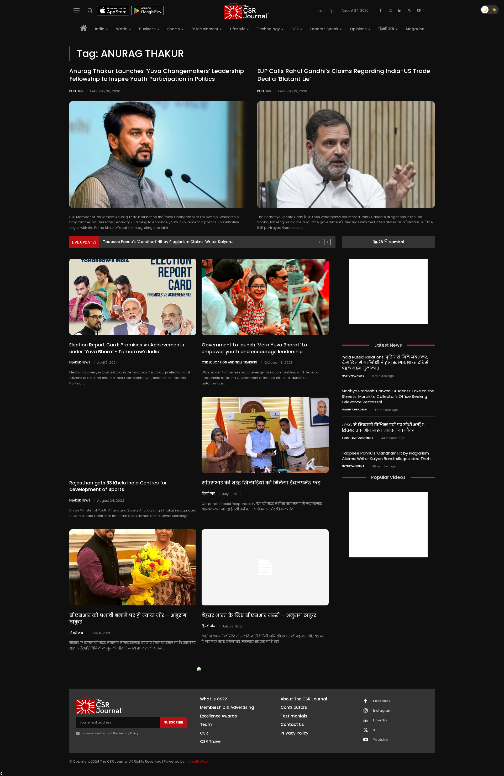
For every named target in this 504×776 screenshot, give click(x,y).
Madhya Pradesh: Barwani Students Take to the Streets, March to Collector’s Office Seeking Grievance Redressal (388, 396)
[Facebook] (381, 10)
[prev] (319, 242)
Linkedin (380, 720)
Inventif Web (197, 761)
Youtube (380, 739)
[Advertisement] (388, 291)
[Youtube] (418, 10)
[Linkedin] (399, 10)
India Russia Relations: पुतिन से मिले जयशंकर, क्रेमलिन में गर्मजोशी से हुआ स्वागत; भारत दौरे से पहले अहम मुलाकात (385, 362)
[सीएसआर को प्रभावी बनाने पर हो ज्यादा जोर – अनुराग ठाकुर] (132, 567)
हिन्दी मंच (208, 493)
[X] (409, 10)
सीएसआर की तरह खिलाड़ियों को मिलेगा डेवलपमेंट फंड (261, 482)
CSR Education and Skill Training (230, 362)
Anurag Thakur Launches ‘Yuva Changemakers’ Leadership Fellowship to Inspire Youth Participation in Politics (156, 75)
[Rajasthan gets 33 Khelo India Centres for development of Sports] (132, 435)
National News (353, 376)
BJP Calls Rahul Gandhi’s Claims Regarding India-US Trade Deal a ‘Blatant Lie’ (343, 75)
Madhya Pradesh (354, 409)
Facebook (381, 701)
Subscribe (173, 722)
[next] (327, 242)
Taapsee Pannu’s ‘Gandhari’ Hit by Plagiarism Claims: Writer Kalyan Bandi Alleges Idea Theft (386, 455)
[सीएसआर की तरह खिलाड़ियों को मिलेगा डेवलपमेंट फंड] (265, 435)
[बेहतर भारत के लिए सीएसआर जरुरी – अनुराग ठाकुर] (265, 567)
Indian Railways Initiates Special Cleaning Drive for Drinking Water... (167, 241)
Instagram (382, 710)
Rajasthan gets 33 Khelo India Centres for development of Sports (118, 486)
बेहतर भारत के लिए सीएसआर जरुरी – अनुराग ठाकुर (259, 615)
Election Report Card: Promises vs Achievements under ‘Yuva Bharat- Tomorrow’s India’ (126, 348)
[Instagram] (390, 10)
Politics (76, 91)
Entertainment (353, 466)
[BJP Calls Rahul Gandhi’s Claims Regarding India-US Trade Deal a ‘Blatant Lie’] (346, 154)
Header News (79, 362)
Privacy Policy (128, 733)
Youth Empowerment (357, 438)
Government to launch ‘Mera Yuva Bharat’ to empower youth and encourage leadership (254, 348)
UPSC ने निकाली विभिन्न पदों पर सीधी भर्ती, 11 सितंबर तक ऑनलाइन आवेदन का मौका (383, 427)
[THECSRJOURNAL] (246, 11)
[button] (89, 10)
